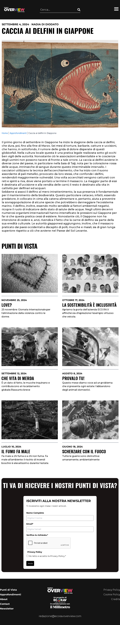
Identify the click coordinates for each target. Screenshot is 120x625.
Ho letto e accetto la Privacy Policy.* (47, 556)
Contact (5, 604)
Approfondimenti (18, 133)
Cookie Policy (111, 594)
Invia (30, 563)
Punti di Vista (8, 589)
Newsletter (7, 608)
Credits (115, 599)
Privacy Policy (111, 589)
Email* (29, 524)
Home (5, 133)
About (3, 599)
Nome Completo (35, 513)
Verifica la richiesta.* (37, 535)
